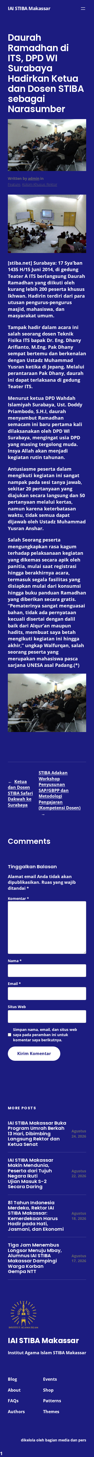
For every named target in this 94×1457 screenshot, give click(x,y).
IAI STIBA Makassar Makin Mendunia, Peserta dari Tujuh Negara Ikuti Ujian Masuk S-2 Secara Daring (30, 1173)
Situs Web (17, 1006)
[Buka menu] (83, 8)
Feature (14, 184)
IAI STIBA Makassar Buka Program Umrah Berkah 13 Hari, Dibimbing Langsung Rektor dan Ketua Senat (37, 1133)
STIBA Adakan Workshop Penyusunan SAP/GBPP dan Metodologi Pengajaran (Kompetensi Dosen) (59, 790)
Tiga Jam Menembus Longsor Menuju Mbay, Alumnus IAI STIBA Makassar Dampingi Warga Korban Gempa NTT (35, 1258)
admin (33, 178)
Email (14, 983)
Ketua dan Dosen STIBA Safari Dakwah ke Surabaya (20, 793)
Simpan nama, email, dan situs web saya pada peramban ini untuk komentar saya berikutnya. (45, 1034)
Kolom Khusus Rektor (39, 184)
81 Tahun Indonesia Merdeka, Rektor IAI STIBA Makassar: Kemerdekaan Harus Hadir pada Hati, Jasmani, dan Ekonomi (36, 1216)
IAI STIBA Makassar (29, 8)
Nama (15, 960)
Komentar (18, 898)
